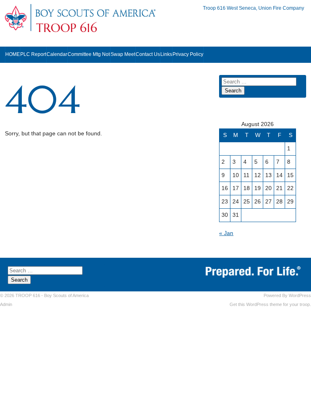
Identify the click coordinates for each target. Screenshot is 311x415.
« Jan (226, 233)
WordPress (300, 295)
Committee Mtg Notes (89, 54)
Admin (6, 304)
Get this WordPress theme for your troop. (270, 304)
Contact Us (148, 54)
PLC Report (33, 54)
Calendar (57, 54)
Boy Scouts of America (66, 295)
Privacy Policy (188, 54)
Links (166, 54)
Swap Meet (123, 54)
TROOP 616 (66, 28)
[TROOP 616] (95, 17)
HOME (12, 54)
